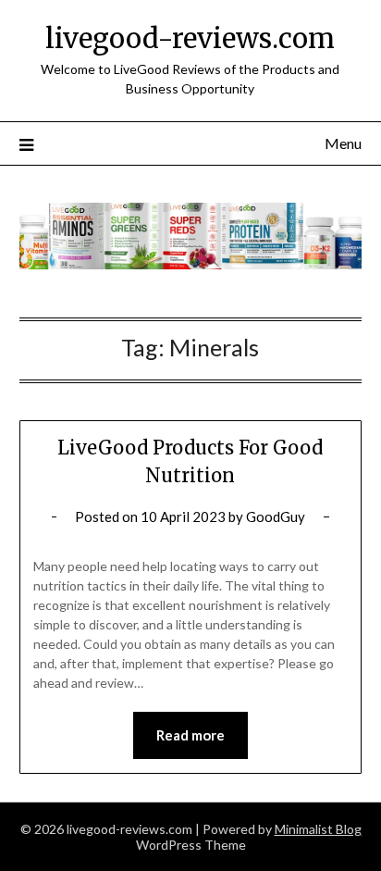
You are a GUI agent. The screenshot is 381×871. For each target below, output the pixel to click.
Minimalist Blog (318, 829)
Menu (343, 143)
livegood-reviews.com (190, 38)
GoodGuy (275, 516)
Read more (190, 735)
